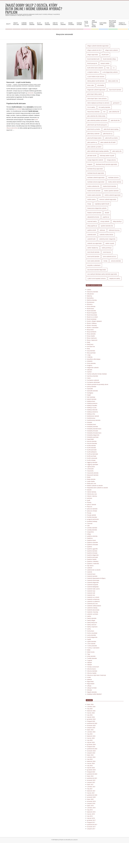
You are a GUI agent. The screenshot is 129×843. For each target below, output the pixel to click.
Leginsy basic (91, 466)
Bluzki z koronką (92, 325)
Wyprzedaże (90, 683)
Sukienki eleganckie (93, 582)
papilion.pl (25, 86)
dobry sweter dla (113, 81)
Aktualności (90, 294)
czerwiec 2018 (91, 807)
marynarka (90, 471)
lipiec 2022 (90, 776)
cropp (89, 355)
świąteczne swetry (114, 278)
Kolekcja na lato (91, 407)
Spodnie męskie (91, 559)
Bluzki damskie (91, 310)
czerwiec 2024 (91, 757)
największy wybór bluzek (102, 204)
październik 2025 (92, 723)
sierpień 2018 (91, 803)
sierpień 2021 (91, 782)
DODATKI (89, 361)
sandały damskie (92, 530)
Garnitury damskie (92, 376)
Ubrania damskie (92, 671)
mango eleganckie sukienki (95, 160)
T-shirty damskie (92, 646)
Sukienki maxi (91, 591)
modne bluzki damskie (109, 186)
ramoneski (37, 86)
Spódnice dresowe (92, 544)
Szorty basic (90, 631)
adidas (89, 289)
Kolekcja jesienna (92, 403)
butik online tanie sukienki (95, 68)
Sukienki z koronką (92, 612)
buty (108, 68)
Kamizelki (90, 388)
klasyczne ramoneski (23, 84)
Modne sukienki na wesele (95, 485)
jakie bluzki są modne (93, 129)
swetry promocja (106, 248)
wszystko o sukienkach (93, 265)
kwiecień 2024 (91, 761)
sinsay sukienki (104, 221)
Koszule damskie (92, 443)
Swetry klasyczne (92, 622)
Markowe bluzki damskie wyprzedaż (106, 164)
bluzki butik (105, 54)
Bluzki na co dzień (92, 317)
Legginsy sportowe (92, 464)
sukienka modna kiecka (106, 234)
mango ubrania (111, 160)
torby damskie (91, 656)
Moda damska (91, 479)
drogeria (89, 365)
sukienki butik (91, 239)
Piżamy (89, 502)
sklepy (89, 534)
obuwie (107, 212)
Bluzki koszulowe (92, 315)
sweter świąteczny (92, 248)
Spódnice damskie (92, 542)
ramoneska (31, 86)
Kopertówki (90, 439)
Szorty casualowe (92, 633)
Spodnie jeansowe (92, 557)
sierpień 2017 (91, 829)
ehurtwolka (100, 85)
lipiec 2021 (90, 784)
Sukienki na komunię (93, 599)
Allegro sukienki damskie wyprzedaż (98, 46)
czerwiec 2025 (91, 732)
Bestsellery (90, 298)
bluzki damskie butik (93, 59)
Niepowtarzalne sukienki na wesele (97, 487)
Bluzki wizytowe (91, 319)
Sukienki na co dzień (93, 597)
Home (89, 378)
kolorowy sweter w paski (107, 155)
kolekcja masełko (92, 405)
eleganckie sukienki (93, 367)
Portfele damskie (92, 517)
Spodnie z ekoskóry (92, 561)
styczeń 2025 (91, 742)
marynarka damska (92, 473)
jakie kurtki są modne (111, 138)
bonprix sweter (105, 63)
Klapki (89, 395)
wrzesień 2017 (91, 826)
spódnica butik (91, 230)
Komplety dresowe (92, 431)
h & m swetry (91, 107)
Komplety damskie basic (94, 428)
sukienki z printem (92, 614)
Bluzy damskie (91, 334)
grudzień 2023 (91, 770)
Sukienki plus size (92, 603)
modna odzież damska (114, 182)
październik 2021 (92, 778)
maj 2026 (89, 708)
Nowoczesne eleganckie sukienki (96, 208)
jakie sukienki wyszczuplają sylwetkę (98, 151)
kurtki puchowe (91, 456)
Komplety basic (91, 424)
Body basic (90, 344)
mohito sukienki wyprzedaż (113, 195)
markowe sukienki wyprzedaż (96, 177)
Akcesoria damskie (92, 292)
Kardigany (90, 393)
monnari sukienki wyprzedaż (107, 199)
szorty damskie (91, 635)
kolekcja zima (91, 414)
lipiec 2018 (90, 805)
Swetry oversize (91, 624)
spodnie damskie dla (107, 226)
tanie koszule (107, 252)
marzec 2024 (91, 763)
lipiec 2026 (90, 704)
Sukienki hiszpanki (92, 584)
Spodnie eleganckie (93, 555)
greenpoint (116, 103)
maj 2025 (89, 734)
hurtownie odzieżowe (93, 382)
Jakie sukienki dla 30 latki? (108, 142)
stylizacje (102, 230)
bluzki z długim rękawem (94, 321)
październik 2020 (92, 795)
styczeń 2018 (91, 818)
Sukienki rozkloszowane (94, 605)
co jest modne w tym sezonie (95, 76)
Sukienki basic (91, 574)
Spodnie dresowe (92, 553)
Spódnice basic (91, 540)
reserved (89, 523)
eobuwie (89, 369)
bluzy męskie (91, 336)
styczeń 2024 (91, 767)
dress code (90, 85)
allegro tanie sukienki (111, 50)
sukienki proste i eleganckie (107, 239)
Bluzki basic (90, 308)
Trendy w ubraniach (93, 667)
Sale (88, 525)
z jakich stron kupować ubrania (96, 278)
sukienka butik (91, 234)
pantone (89, 498)
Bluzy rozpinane (92, 338)
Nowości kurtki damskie (94, 212)
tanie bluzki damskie (93, 252)
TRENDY (89, 662)
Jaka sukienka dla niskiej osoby (96, 116)
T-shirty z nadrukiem (93, 648)
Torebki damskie (92, 658)
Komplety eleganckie (93, 435)
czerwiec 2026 (91, 706)
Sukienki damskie (92, 576)
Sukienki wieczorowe (93, 610)
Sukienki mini (91, 595)
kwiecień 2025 (91, 736)
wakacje (89, 679)
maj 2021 (89, 789)
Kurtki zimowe (91, 460)
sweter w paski (109, 243)
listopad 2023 (91, 772)
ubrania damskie (116, 261)
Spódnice (90, 538)
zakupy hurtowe (92, 688)
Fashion (89, 372)
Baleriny (89, 296)
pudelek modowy (92, 521)
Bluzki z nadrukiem (92, 327)
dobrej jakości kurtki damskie (95, 81)
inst (104, 111)
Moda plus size (91, 483)
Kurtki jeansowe (92, 450)
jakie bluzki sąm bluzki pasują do (97, 125)
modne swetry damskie (94, 195)
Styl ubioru (90, 565)
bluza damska (91, 306)
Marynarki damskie (92, 475)
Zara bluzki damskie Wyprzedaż (96, 269)
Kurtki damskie (91, 447)
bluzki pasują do (92, 63)
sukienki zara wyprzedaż (94, 243)
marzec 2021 (91, 793)
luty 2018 (89, 816)
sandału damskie (92, 528)
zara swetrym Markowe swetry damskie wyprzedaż (102, 274)
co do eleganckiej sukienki (110, 72)
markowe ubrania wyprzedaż (95, 182)
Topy (88, 654)
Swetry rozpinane (92, 627)
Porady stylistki (91, 515)
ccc (114, 68)
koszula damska (91, 441)
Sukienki (89, 572)
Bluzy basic (90, 329)
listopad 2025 (91, 721)
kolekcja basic (91, 401)
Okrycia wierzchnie (12, 128)
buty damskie (91, 351)
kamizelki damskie (92, 391)
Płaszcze (89, 506)
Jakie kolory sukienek (93, 133)
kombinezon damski (93, 416)
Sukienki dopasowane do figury (96, 578)
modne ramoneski (16, 86)
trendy (105, 261)
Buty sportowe (91, 353)
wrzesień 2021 (91, 780)
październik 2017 (92, 824)
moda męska (91, 481)
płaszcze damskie (92, 509)
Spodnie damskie (92, 551)
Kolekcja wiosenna (92, 412)
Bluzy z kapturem (92, 340)
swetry (89, 616)
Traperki (89, 660)
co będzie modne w (93, 72)
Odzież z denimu (92, 496)
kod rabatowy (91, 397)
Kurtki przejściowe (92, 454)
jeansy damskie (91, 386)
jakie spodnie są (92, 142)
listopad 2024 (91, 746)
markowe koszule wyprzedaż (95, 173)
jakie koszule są (107, 133)
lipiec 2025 (90, 730)
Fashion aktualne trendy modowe (97, 374)
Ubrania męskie (91, 673)
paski (88, 500)
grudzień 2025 (91, 719)
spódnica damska (92, 536)
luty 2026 (89, 715)
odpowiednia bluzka (93, 217)
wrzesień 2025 (91, 725)
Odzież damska (91, 492)
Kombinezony (91, 418)
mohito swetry (91, 199)
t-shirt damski (91, 643)
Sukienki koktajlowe (93, 587)
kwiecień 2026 (91, 711)
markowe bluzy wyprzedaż (95, 169)
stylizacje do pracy (114, 230)
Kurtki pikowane (92, 452)
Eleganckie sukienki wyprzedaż (96, 90)
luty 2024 (89, 765)
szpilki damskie (91, 641)
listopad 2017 (91, 822)
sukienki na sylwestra (93, 601)
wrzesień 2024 (91, 751)
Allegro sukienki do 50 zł (94, 50)
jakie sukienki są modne (94, 147)
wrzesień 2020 (91, 797)
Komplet (89, 422)
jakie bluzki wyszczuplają (111, 129)
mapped (89, 164)
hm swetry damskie (104, 107)
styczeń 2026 (91, 717)
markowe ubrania (113, 177)
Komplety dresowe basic (94, 433)
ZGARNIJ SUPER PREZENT (94, 694)
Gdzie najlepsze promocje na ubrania (98, 103)
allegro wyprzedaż (92, 54)
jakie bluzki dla (115, 120)
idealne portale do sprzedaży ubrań (97, 384)
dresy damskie (91, 363)
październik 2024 (92, 748)
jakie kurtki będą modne (94, 138)
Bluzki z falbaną (91, 323)
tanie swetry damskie (93, 261)
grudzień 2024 (91, 744)
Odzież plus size (92, 494)
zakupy (89, 686)
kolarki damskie (91, 399)
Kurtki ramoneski (92, 458)
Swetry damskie (91, 618)
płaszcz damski (91, 504)
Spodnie (89, 546)
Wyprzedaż (90, 681)
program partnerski (93, 519)
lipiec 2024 (90, 755)
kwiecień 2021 (91, 791)
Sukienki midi (91, 593)
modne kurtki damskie (93, 190)
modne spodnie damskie (111, 190)
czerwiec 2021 (91, 786)
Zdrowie (89, 690)
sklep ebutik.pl (117, 221)
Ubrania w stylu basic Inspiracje (96, 675)
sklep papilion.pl (92, 226)
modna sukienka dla (93, 186)
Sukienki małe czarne (93, 589)
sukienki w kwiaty (92, 608)
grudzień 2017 (91, 820)
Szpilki (89, 639)
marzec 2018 (91, 814)
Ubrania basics (91, 669)
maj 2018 (89, 810)
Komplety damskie (92, 426)
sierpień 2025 (91, 727)
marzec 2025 (91, 738)
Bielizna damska (92, 300)
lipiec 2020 (90, 799)
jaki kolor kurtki (91, 155)
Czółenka (89, 357)
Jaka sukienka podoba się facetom (97, 120)
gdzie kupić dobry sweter (94, 94)
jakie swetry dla (116, 151)
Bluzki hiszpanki (92, 313)
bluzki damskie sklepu (109, 59)
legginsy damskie (92, 462)
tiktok (88, 650)
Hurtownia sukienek (93, 380)
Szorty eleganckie (92, 637)
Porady (89, 513)
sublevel (89, 568)
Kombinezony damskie (93, 420)
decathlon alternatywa (93, 359)
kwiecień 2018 (91, 812)
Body (88, 342)
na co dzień (18, 109)
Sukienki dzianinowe (93, 580)
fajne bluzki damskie (115, 90)
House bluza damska (93, 111)
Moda (9, 84)
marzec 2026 (91, 713)
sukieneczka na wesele (93, 570)
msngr (89, 204)
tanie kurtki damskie (93, 256)
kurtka (31, 84)
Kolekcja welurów (92, 410)
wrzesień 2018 (91, 801)
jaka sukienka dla (114, 111)
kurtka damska (91, 445)
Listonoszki (90, 469)
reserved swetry (92, 221)
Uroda (89, 677)
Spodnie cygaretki (92, 549)
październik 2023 (92, 774)
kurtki (35, 84)
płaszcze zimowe (92, 511)
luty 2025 (89, 740)
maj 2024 (89, 759)
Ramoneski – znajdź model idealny (18, 82)
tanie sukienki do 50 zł (109, 256)
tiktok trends (91, 652)
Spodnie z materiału (93, 563)
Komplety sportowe (92, 437)
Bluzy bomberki (91, 332)
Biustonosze (90, 302)
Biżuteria (89, 304)
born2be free (91, 346)
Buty (88, 348)
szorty (89, 629)
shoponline (90, 532)
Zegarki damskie (92, 692)
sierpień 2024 (91, 753)
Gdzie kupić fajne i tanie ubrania (97, 98)
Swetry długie (91, 620)
